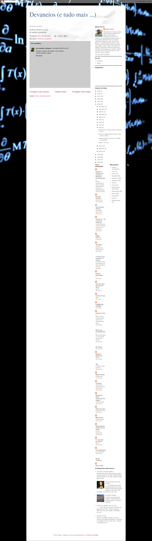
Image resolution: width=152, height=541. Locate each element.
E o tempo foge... (100, 452)
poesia (114, 193)
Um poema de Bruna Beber (105, 471)
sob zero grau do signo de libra (100, 285)
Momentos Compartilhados (100, 331)
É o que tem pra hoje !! (99, 440)
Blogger (96, 535)
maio (100, 125)
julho (100, 119)
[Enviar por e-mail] (59, 36)
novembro (102, 109)
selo (113, 198)
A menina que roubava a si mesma (100, 258)
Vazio (97, 443)
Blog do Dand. (100, 374)
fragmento (115, 180)
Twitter (99, 63)
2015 (99, 101)
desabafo (114, 176)
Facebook (100, 61)
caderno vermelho (114, 168)
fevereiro (102, 148)
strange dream (116, 200)
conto (113, 171)
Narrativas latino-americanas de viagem (100, 398)
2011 (99, 160)
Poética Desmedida (99, 274)
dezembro (102, 106)
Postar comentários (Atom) (43, 96)
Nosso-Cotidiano (99, 459)
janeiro (101, 151)
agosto (101, 117)
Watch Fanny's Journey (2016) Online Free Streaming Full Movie (100, 320)
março (101, 146)
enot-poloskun (80, 535)
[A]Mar (98, 236)
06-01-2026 (99, 200)
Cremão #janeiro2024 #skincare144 (99, 248)
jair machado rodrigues (43, 48)
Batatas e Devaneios (99, 355)
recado (114, 196)
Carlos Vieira (109, 29)
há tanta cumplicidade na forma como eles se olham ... (109, 135)
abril (100, 127)
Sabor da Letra (100, 409)
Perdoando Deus (100, 410)
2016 (99, 99)
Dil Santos (99, 347)
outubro (101, 112)
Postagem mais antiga (81, 92)
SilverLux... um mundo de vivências (100, 220)
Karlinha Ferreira (98, 197)
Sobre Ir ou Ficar (103, 142)
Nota (97, 297)
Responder (39, 55)
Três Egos (99, 244)
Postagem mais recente (39, 92)
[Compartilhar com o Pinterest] (67, 36)
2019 (99, 93)
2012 (99, 157)
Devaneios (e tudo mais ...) (62, 14)
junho (101, 122)
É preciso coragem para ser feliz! (107, 505)
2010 (99, 162)
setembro (102, 114)
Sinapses (99, 383)
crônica (114, 173)
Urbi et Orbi (99, 465)
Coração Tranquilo (110, 495)
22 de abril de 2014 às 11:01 (60, 48)
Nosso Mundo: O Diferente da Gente (100, 427)
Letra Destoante (101, 450)
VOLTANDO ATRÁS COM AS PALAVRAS (100, 386)
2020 (99, 91)
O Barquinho (99, 376)
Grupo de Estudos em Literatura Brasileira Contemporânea (100, 176)
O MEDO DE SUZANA (99, 305)
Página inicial (60, 92)
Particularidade (100, 419)
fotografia (98, 237)
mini (113, 183)
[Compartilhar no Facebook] (65, 36)
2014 (99, 104)
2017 (99, 96)
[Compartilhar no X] (63, 36)
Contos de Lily (100, 296)
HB (97, 364)
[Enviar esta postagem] (54, 36)
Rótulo (97, 357)
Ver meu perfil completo (102, 54)
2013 (99, 154)
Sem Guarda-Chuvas (100, 208)
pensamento (48, 39)
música (114, 185)
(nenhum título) (101, 516)
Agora (97, 289)
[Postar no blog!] (61, 36)
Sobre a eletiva (100, 402)
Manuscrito (99, 417)
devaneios (40, 39)
